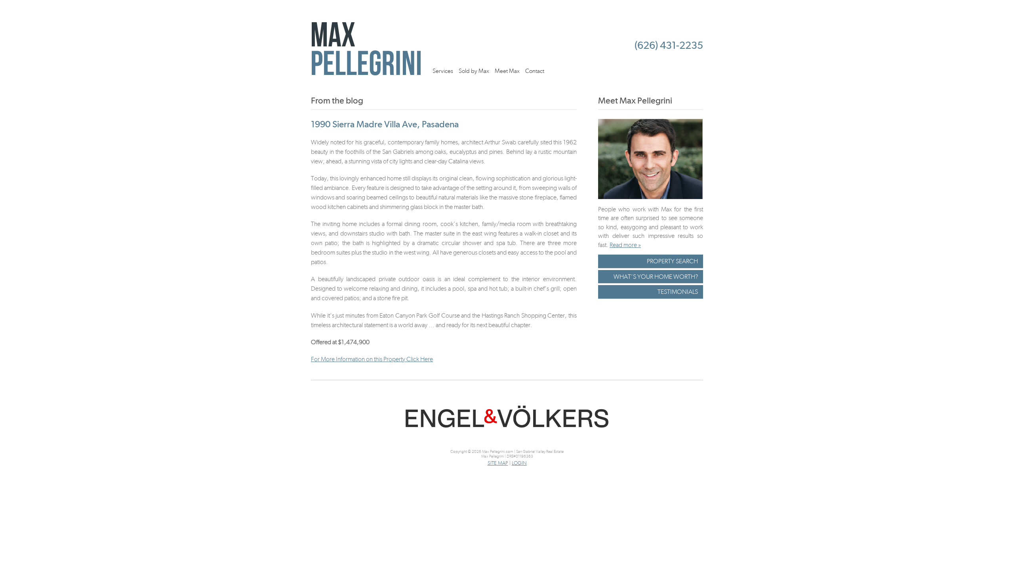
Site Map (498, 463)
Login (519, 463)
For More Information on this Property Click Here (372, 359)
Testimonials (678, 291)
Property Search (672, 261)
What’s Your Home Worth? (656, 276)
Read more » (625, 245)
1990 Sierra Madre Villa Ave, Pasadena (385, 124)
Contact (534, 71)
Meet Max (507, 71)
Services (443, 71)
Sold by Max (474, 71)
